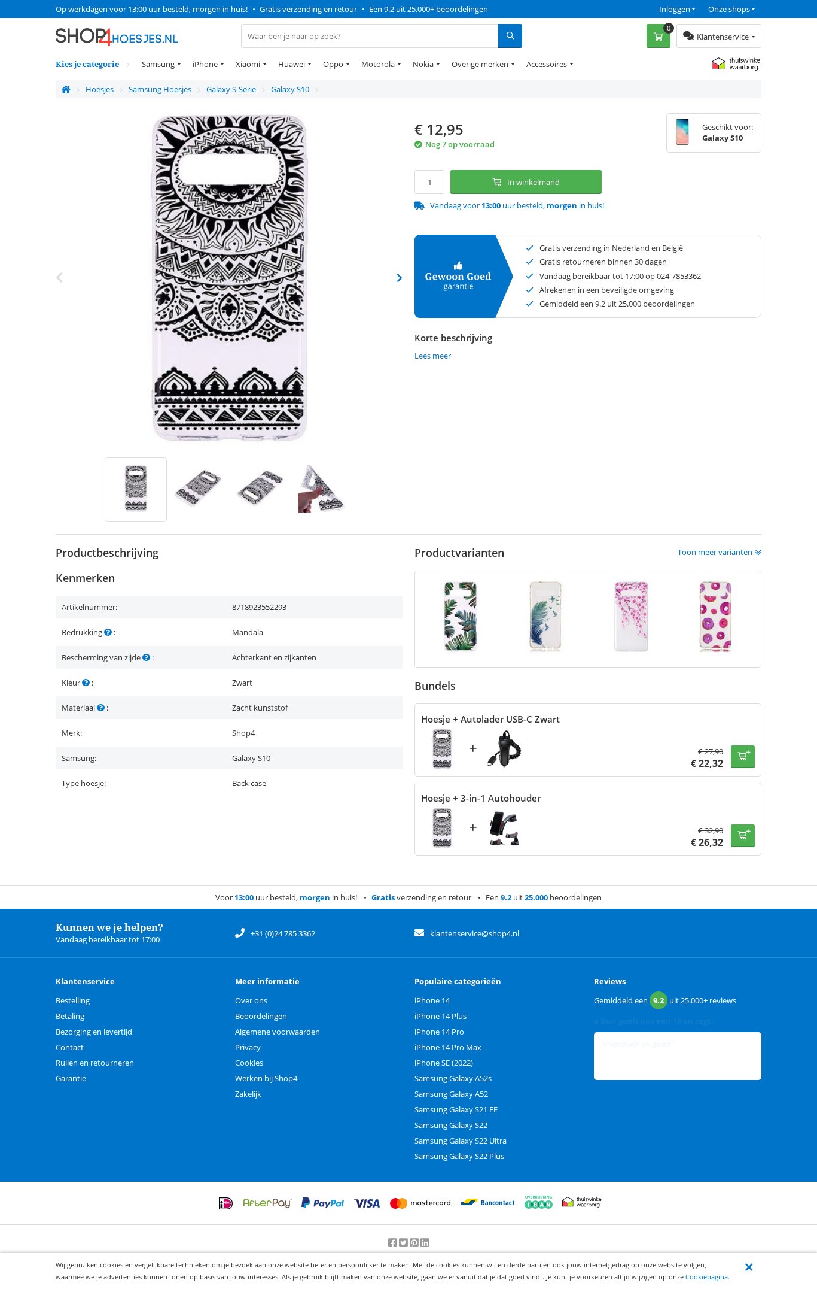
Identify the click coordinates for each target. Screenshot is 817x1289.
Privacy (248, 1047)
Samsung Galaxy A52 (451, 1093)
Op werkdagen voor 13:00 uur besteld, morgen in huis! (152, 9)
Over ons (251, 1000)
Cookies (249, 1062)
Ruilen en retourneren (95, 1062)
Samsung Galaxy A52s (453, 1078)
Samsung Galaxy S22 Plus (459, 1156)
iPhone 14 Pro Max (447, 1047)
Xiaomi (248, 64)
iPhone (205, 64)
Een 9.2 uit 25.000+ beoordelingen (428, 9)
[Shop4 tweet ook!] (404, 1242)
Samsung (158, 64)
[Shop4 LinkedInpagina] (424, 1242)
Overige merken (480, 64)
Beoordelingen (261, 1016)
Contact (70, 1047)
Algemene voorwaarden (277, 1031)
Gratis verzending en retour (308, 9)
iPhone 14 (432, 1000)
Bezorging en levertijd (94, 1031)
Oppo (333, 64)
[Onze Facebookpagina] (393, 1242)
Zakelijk (248, 1093)
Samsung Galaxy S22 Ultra (460, 1140)
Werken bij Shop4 (266, 1078)
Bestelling (73, 1000)
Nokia (423, 64)
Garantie (71, 1078)
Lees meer (432, 355)
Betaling (70, 1016)
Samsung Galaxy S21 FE (456, 1109)
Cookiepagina (706, 1276)
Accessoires (546, 64)
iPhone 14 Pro (439, 1031)
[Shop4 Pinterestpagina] (415, 1242)
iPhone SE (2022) (443, 1062)
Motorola (378, 64)
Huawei (291, 64)
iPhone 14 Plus (440, 1016)
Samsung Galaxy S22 (450, 1125)
